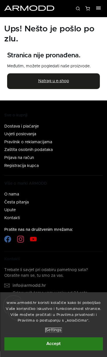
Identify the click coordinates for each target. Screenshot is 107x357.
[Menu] (98, 8)
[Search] (78, 8)
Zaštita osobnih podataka (28, 150)
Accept (53, 344)
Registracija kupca (21, 166)
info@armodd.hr (29, 285)
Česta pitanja (16, 202)
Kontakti (12, 218)
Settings (53, 330)
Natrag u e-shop (53, 81)
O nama (11, 194)
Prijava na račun (19, 158)
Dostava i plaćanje (21, 126)
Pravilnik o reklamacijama (28, 142)
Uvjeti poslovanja (20, 134)
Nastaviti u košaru (88, 10)
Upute (10, 210)
